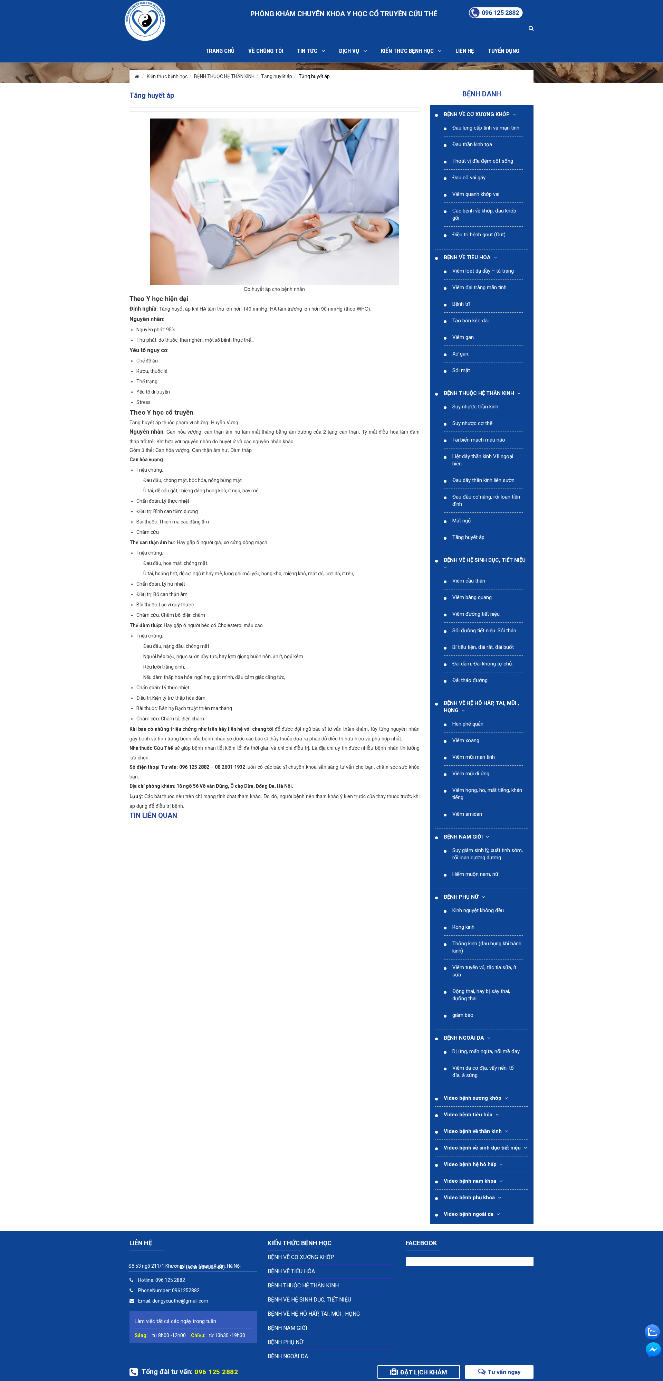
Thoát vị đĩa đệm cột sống (482, 161)
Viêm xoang (465, 740)
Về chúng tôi (265, 51)
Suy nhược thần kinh (475, 407)
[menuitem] (483, 128)
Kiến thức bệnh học (409, 51)
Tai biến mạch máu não (478, 440)
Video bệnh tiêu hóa (468, 1115)
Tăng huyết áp (276, 76)
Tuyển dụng (503, 51)
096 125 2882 (170, 1280)
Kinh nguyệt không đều (478, 910)
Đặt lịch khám (423, 1372)
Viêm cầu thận (468, 581)
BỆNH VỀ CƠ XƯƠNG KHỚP (477, 114)
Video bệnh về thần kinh (473, 1131)
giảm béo (462, 1015)
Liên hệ (464, 51)
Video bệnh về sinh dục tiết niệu (482, 1148)
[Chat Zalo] (652, 1330)
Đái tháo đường (470, 680)
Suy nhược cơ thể (472, 423)
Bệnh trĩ (461, 304)
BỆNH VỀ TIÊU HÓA (467, 257)
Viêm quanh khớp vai (475, 194)
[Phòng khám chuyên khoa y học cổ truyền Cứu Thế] (145, 20)
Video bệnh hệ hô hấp (470, 1164)
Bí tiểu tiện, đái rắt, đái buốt (483, 647)
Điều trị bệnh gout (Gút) (479, 234)
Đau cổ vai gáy (469, 177)
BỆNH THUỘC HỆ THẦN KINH (224, 76)
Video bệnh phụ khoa (469, 1197)
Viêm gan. (463, 337)
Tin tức (309, 51)
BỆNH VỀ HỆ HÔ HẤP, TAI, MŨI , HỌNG (314, 1314)
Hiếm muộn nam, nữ (475, 874)
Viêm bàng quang (472, 597)
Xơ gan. (460, 354)
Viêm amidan (467, 814)
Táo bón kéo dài (470, 321)
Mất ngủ (461, 521)
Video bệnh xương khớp (472, 1098)
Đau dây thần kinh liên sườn (483, 480)
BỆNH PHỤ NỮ (461, 897)
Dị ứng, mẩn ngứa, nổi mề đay (486, 1051)
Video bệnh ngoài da (468, 1214)
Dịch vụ (351, 51)
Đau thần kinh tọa (472, 144)
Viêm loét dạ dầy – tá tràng (483, 271)
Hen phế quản (467, 724)
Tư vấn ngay (504, 1372)
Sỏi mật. (461, 370)
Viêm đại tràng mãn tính (479, 287)
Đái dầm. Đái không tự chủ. (482, 664)
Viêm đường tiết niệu (476, 614)
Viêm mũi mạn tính (473, 757)
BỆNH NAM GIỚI (463, 837)
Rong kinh (463, 927)
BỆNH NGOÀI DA (464, 1038)
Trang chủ (219, 51)
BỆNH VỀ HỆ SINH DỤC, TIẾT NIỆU (485, 560)
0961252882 (186, 1290)
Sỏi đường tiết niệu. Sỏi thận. (484, 630)
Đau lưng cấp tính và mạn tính (485, 128)
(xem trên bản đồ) (204, 1267)
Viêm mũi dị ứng (470, 773)
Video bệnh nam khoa (470, 1181)
